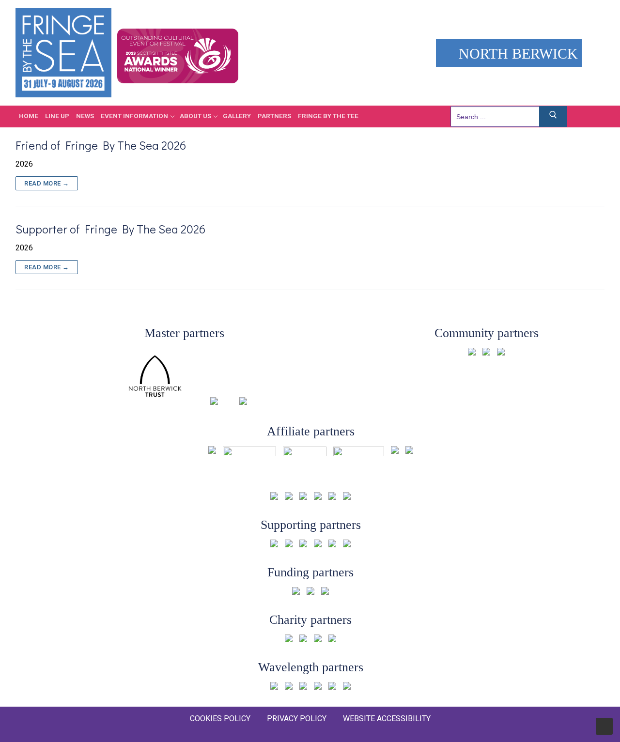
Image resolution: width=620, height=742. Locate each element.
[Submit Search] (553, 116)
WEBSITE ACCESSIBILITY (387, 718)
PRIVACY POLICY (296, 718)
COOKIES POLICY (220, 718)
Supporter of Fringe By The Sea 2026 (110, 229)
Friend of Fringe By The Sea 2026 (101, 145)
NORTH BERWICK (516, 54)
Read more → (46, 183)
